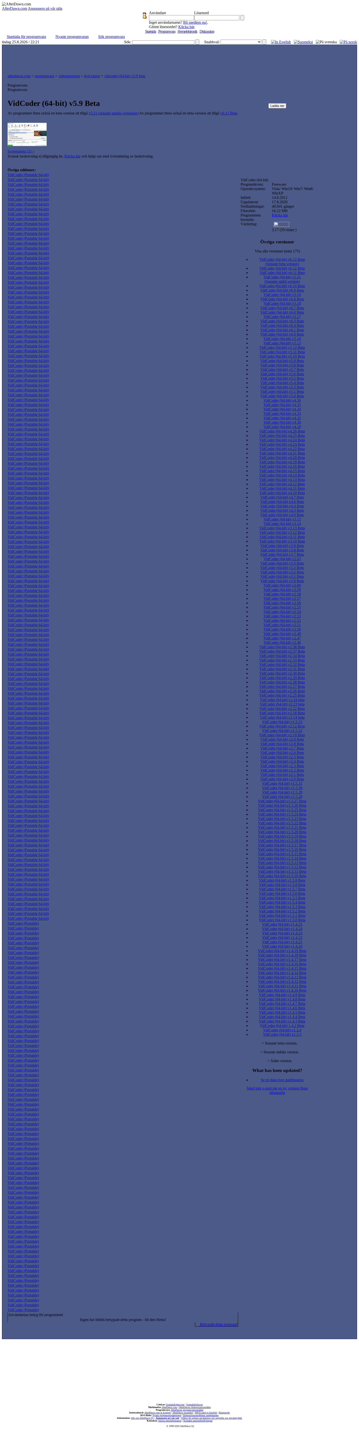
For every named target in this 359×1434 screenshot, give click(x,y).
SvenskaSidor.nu (194, 1404)
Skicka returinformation (169, 1420)
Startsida (150, 31)
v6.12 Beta (228, 113)
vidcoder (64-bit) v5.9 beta (124, 76)
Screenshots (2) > (21, 151)
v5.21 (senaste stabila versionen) (113, 113)
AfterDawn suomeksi (182, 1412)
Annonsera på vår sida (45, 8)
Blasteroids (224, 1412)
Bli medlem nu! (195, 22)
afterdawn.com (19, 76)
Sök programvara (111, 36)
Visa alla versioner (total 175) (277, 251)
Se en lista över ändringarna (282, 1080)
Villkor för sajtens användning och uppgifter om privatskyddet (211, 1418)
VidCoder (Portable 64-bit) (28, 175)
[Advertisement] (179, 58)
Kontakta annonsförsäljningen (197, 1420)
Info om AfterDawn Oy (142, 1418)
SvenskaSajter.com (175, 1404)
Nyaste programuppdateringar (166, 1415)
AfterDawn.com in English (157, 1412)
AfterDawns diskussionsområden (195, 1407)
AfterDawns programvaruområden (187, 1410)
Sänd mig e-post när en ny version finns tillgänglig (277, 1090)
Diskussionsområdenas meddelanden (201, 1415)
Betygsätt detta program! (218, 1324)
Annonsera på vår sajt (167, 1418)
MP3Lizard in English (206, 1412)
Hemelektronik (187, 31)
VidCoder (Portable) (23, 923)
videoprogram (69, 76)
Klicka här (186, 27)
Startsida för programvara (26, 36)
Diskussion (207, 31)
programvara (44, 76)
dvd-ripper (92, 76)
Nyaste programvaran (72, 36)
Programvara (166, 31)
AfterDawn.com (14, 8)
